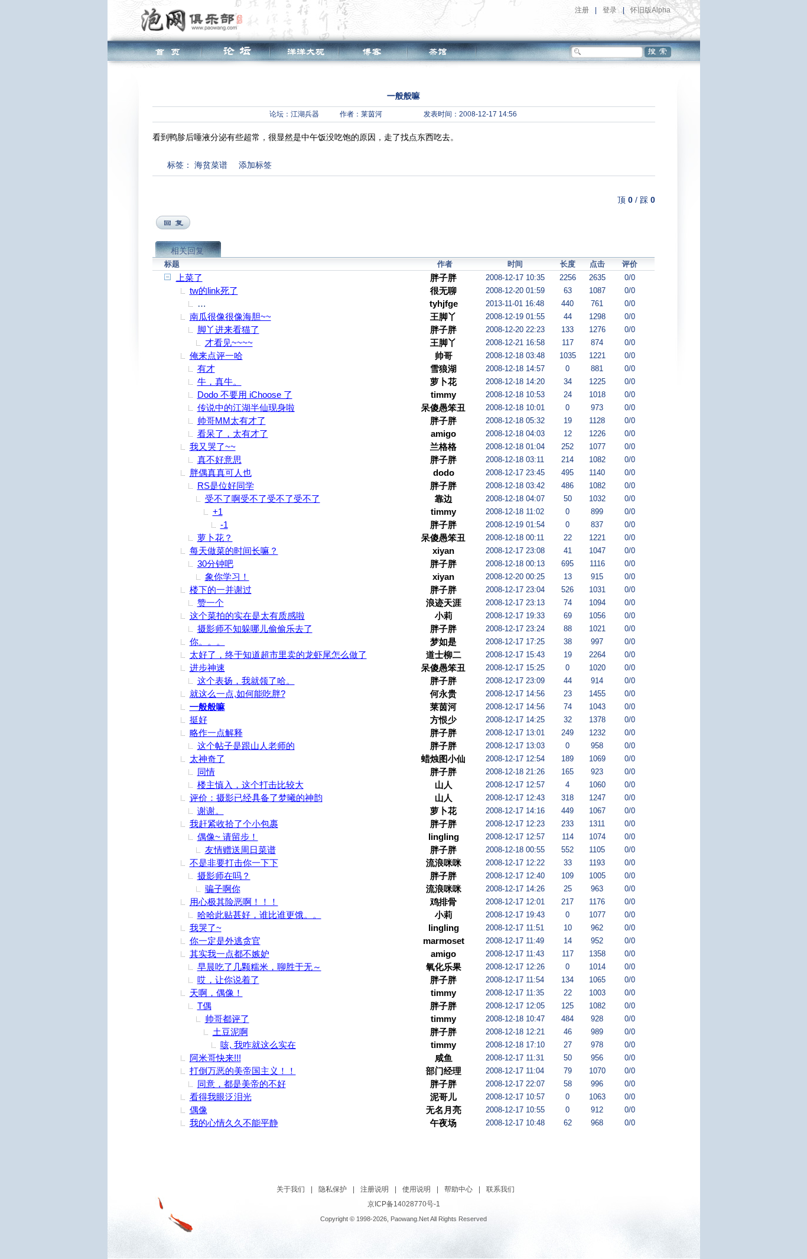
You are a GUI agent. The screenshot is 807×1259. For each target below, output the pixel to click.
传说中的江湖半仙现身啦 (246, 408)
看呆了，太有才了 (232, 434)
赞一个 (210, 603)
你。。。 (207, 642)
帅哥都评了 (227, 1019)
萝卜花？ (215, 538)
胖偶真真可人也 (221, 473)
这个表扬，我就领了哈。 (246, 681)
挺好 (198, 720)
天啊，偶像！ (216, 993)
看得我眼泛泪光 (221, 1097)
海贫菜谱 (210, 165)
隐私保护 (332, 1189)
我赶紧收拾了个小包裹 (234, 824)
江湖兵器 (305, 114)
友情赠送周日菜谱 (240, 850)
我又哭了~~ (213, 447)
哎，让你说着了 (228, 980)
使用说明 (416, 1189)
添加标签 (255, 165)
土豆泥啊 (230, 1032)
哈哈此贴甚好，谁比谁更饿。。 (259, 915)
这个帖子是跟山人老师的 (246, 746)
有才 (206, 369)
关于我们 (290, 1189)
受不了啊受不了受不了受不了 (262, 499)
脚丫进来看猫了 (228, 330)
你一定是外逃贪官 (225, 941)
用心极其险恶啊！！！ (234, 902)
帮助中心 (458, 1189)
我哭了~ (206, 928)
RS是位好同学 (225, 486)
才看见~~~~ (229, 343)
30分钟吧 (215, 564)
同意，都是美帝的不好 (241, 1084)
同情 (206, 772)
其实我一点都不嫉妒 (229, 954)
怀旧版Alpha (650, 10)
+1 (218, 512)
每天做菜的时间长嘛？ (234, 551)
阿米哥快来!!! (215, 1058)
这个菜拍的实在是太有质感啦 (247, 616)
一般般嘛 (207, 707)
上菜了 (189, 277)
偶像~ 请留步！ (227, 837)
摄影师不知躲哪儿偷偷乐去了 (255, 629)
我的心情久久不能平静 (234, 1123)
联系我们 (500, 1189)
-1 (224, 525)
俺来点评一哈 (216, 356)
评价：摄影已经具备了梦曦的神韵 (256, 798)
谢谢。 (210, 811)
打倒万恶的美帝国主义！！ (243, 1071)
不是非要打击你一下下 (234, 863)
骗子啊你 (222, 889)
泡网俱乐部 (194, 19)
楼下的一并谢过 (221, 590)
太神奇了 (207, 759)
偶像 (198, 1110)
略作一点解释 (216, 733)
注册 (582, 10)
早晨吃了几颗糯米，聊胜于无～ (259, 967)
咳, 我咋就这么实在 (258, 1045)
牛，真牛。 (219, 382)
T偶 (204, 1006)
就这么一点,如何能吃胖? (237, 694)
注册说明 (374, 1189)
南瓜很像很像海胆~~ (230, 316)
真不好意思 (219, 460)
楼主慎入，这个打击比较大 (250, 785)
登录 (610, 10)
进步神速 (207, 668)
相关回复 (187, 250)
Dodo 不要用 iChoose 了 (244, 395)
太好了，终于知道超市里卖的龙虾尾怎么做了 (278, 655)
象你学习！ (227, 577)
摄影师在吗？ (223, 876)
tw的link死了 (214, 290)
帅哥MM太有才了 (231, 421)
